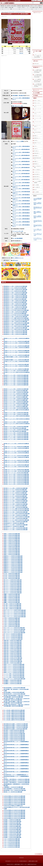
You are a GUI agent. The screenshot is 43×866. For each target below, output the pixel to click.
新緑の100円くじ (37, 176)
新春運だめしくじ (37, 138)
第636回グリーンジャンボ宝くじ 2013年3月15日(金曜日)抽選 (16, 380)
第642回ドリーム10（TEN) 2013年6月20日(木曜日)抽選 (15, 428)
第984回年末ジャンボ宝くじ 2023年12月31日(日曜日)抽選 (15, 286)
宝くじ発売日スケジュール (18, 257)
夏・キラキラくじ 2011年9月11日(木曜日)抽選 (13, 638)
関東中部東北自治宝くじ (37, 159)
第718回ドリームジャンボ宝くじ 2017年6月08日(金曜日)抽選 (16, 408)
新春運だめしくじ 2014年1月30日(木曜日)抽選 (13, 572)
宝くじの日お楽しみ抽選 (11, 7)
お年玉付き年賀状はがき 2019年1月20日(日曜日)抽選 (14, 804)
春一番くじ (36, 140)
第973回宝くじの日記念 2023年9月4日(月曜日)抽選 (14, 730)
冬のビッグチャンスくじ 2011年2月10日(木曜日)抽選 (14, 632)
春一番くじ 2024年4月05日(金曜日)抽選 (12, 573)
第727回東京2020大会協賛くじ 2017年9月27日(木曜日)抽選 (16, 727)
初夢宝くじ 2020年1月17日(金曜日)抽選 (12, 540)
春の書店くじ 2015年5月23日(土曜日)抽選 (12, 835)
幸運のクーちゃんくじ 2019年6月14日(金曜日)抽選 (14, 670)
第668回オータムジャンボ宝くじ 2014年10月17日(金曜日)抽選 (16, 477)
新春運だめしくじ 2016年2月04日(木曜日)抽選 (13, 568)
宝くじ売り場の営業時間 (17, 238)
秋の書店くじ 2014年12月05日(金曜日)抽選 (12, 837)
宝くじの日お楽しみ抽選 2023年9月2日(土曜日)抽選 (14, 710)
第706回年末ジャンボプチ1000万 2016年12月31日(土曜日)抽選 (16, 319)
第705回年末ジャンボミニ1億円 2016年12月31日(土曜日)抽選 (16, 318)
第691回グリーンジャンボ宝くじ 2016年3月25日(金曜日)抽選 (16, 375)
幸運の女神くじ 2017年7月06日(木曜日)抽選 (13, 650)
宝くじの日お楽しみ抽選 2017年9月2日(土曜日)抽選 (14, 719)
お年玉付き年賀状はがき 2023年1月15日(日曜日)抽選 (14, 797)
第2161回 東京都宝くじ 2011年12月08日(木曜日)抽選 (14, 687)
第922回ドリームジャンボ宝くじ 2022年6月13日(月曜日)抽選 (16, 392)
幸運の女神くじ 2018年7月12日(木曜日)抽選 (13, 648)
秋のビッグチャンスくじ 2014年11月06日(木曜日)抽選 (15, 616)
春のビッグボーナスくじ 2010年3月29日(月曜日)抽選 (14, 678)
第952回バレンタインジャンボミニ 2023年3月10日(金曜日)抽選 (16, 346)
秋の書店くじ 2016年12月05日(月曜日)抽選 (12, 831)
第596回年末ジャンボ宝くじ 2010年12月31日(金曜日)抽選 (15, 334)
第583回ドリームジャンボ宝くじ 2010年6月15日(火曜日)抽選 (16, 434)
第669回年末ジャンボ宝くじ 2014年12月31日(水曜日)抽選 (15, 324)
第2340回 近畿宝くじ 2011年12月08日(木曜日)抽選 (14, 692)
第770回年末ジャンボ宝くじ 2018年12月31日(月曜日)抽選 (15, 307)
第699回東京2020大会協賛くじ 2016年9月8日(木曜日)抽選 (15, 728)
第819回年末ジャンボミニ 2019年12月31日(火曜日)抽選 (15, 305)
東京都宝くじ (36, 155)
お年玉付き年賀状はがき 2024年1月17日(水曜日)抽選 (14, 796)
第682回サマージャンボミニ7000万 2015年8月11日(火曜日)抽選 (16, 516)
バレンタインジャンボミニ (37, 129)
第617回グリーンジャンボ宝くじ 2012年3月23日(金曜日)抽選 (16, 381)
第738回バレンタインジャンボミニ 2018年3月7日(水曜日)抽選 (16, 369)
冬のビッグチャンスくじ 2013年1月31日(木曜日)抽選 (14, 629)
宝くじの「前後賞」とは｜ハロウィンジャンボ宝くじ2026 (38, 230)
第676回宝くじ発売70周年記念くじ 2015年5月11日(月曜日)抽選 (16, 782)
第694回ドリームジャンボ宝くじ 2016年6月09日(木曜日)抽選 (16, 412)
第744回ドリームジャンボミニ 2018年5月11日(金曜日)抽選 (15, 406)
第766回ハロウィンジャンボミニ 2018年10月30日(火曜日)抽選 (16, 469)
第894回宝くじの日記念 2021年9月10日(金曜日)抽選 (14, 733)
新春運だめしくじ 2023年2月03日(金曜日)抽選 (13, 557)
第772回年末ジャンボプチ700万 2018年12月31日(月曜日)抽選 (16, 310)
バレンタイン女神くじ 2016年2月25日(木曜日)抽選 (14, 675)
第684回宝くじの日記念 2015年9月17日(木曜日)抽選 (14, 735)
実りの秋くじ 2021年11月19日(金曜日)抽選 (12, 607)
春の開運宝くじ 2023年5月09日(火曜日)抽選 (13, 680)
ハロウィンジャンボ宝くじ (32, 7)
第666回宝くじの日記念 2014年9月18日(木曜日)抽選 (14, 736)
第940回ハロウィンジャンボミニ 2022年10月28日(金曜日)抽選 (16, 451)
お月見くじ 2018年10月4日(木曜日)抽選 (12, 626)
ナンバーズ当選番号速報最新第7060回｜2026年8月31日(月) (38, 199)
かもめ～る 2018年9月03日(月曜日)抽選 (12, 840)
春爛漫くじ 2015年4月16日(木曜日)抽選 (12, 595)
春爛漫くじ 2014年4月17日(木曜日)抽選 (12, 597)
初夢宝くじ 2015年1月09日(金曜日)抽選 (12, 548)
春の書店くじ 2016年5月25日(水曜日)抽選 (12, 832)
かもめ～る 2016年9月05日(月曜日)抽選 (12, 843)
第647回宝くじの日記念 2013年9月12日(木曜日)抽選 (14, 738)
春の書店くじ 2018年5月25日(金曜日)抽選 (12, 826)
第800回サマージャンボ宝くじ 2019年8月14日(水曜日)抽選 (15, 500)
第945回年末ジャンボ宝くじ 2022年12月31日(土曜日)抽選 (15, 289)
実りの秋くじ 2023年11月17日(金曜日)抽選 (12, 603)
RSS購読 (34, 0)
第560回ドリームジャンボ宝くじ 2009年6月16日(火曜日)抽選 (16, 437)
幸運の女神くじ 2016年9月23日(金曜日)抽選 (13, 651)
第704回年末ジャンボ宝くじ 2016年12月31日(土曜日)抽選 (15, 316)
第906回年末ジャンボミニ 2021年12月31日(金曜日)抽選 (15, 294)
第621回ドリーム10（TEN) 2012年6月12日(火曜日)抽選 (15, 431)
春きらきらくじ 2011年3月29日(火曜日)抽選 (13, 592)
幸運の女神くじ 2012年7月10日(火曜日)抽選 (13, 662)
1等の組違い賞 (21, 95)
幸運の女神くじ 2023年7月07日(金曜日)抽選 (13, 640)
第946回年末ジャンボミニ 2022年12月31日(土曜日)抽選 (15, 291)
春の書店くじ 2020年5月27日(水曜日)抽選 (12, 819)
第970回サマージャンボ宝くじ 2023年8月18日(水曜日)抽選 (15, 488)
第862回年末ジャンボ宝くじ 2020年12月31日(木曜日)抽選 (15, 295)
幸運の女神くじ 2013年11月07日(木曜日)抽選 (13, 658)
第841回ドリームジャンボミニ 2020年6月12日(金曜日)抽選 (15, 400)
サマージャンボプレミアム (37, 113)
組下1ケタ (19, 48)
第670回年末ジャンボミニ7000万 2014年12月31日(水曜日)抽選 (16, 326)
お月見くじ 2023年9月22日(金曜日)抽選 (12, 618)
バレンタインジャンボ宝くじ (37, 126)
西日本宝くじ (36, 163)
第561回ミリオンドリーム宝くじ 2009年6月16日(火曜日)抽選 (16, 439)
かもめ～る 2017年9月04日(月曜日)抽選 (12, 842)
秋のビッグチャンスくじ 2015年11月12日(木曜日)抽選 (15, 615)
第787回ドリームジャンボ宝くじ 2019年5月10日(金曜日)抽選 (16, 401)
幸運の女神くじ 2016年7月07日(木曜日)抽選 (13, 653)
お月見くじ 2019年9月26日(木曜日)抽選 (12, 624)
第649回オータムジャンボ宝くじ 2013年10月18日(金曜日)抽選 (16, 479)
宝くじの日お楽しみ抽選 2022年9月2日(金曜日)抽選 (14, 711)
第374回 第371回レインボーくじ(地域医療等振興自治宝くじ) (16, 774)
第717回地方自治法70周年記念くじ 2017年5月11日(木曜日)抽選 (16, 780)
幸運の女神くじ (37, 153)
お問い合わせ (15, 260)
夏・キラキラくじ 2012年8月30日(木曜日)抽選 (13, 637)
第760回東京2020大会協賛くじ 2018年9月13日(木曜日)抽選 (16, 725)
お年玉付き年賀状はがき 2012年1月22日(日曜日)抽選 (14, 818)
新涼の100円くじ (23, 6)
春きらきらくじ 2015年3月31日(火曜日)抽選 (13, 586)
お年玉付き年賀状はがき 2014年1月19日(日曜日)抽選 (14, 816)
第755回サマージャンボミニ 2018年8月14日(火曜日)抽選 (15, 505)
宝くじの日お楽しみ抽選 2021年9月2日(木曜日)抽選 (14, 713)
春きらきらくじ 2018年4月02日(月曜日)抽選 (13, 581)
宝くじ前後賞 (36, 184)
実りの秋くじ (28, 6)
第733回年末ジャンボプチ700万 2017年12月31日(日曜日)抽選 (16, 315)
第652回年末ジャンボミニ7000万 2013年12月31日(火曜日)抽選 (16, 329)
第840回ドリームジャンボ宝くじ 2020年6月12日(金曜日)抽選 (16, 398)
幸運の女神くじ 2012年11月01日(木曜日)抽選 (13, 661)
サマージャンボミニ (37, 115)
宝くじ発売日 (36, 191)
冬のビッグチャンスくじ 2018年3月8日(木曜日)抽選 (14, 627)
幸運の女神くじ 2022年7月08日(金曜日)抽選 (13, 642)
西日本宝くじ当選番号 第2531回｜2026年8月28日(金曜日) (37, 217)
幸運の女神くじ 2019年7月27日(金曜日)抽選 (13, 646)
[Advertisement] (10, 64)
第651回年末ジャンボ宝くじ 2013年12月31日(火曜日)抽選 (15, 327)
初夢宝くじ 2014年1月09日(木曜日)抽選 (12, 549)
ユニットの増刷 (20, 141)
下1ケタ (21, 53)
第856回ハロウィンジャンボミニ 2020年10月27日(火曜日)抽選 (16, 460)
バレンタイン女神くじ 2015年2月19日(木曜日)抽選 (14, 677)
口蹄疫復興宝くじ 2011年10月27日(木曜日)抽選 (13, 787)
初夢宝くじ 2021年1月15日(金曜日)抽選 (12, 538)
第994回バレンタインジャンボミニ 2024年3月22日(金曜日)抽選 (16, 341)
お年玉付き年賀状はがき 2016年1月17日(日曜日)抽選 (14, 813)
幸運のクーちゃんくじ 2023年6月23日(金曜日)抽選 (14, 664)
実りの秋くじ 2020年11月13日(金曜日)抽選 (12, 608)
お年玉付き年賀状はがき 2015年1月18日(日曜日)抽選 (14, 815)
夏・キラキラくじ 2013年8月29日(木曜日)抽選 (13, 635)
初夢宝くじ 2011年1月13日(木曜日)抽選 (12, 554)
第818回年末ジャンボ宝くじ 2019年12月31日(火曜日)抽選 (15, 303)
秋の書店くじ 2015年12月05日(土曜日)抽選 (12, 834)
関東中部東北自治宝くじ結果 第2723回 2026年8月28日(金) (38, 208)
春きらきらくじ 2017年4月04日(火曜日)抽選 (13, 583)
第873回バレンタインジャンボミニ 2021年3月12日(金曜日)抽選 (16, 355)
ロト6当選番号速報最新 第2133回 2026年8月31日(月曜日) (38, 75)
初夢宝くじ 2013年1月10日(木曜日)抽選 (12, 551)
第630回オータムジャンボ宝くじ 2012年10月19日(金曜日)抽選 (16, 480)
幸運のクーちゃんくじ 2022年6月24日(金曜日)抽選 (14, 666)
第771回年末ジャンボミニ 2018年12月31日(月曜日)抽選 (15, 308)
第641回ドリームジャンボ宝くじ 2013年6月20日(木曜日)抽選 (16, 426)
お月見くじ (15, 5)
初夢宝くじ (36, 135)
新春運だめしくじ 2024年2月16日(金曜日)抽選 (13, 556)
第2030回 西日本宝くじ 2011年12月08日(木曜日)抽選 (14, 693)
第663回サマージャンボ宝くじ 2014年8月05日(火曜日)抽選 (15, 518)
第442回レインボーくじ (19, 7)
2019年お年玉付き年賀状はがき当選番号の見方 (13, 805)
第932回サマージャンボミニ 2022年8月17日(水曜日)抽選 (15, 492)
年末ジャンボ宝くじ (40, 6)
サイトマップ (40, 0)
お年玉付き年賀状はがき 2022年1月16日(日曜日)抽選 (14, 799)
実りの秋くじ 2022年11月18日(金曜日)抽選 (12, 605)
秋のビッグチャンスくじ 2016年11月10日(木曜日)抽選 (15, 613)
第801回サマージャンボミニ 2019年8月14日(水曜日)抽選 (15, 502)
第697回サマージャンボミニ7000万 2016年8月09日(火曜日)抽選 (16, 513)
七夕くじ (35, 146)
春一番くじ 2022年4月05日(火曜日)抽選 (12, 576)
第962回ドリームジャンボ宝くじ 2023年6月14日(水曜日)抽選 (16, 389)
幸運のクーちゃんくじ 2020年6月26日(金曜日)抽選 (14, 669)
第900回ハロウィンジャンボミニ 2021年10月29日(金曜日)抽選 (16, 455)
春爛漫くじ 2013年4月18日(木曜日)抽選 (12, 599)
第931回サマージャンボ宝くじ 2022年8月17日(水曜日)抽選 (15, 491)
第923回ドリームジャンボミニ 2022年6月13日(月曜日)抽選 (15, 393)
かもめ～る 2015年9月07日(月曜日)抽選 (12, 845)
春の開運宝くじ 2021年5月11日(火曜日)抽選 (13, 683)
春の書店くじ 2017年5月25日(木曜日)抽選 (12, 829)
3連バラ (35, 189)
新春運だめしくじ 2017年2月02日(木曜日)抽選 (13, 567)
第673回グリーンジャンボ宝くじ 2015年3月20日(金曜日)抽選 (16, 376)
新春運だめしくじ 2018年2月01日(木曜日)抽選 (13, 565)
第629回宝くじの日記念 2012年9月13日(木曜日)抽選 (14, 739)
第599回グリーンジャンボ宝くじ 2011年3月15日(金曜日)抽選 (16, 383)
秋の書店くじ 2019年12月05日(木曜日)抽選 (12, 821)
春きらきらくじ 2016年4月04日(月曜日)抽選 (13, 584)
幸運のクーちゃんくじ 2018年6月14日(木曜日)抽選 (14, 672)
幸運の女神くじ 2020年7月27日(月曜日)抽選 (13, 645)
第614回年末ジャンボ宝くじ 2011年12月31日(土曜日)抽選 (15, 332)
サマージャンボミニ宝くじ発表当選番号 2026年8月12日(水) (38, 225)
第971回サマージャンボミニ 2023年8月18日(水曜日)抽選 (15, 489)
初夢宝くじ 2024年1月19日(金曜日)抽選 (12, 533)
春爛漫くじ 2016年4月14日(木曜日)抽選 (12, 594)
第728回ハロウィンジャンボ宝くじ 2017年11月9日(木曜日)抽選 (16, 471)
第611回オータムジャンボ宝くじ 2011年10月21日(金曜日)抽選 (16, 482)
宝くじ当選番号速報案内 (7, 3)
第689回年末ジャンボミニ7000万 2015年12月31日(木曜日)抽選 (16, 323)
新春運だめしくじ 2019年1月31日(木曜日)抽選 (13, 564)
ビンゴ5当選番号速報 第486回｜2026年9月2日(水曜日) (38, 85)
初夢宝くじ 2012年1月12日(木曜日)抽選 (12, 552)
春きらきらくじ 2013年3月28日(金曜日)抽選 (13, 589)
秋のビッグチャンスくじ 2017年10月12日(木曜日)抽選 (15, 611)
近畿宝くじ (36, 161)
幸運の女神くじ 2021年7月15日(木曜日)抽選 (13, 643)
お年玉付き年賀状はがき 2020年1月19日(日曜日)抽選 (14, 802)
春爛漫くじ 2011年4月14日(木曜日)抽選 (12, 602)
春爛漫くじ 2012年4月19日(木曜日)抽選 (12, 600)
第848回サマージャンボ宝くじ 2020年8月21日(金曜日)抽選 (15, 497)
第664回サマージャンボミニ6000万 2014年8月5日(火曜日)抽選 (16, 520)
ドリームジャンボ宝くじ (37, 119)
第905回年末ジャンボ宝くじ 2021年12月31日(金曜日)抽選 (15, 292)
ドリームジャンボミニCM (18, 231)
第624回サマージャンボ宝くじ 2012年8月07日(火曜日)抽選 (15, 524)
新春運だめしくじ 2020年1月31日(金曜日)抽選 (13, 562)
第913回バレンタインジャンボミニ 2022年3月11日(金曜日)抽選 (16, 350)
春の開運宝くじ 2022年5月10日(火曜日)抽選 (13, 681)
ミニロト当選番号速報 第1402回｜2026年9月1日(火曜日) (37, 80)
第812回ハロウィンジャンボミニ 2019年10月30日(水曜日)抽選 (16, 465)
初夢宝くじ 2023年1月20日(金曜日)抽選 (12, 535)
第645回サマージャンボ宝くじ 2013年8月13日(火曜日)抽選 (15, 521)
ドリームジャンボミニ (37, 122)
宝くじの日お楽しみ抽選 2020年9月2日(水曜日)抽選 (14, 715)
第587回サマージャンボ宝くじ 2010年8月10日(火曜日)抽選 (15, 529)
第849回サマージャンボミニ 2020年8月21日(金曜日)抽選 (15, 499)
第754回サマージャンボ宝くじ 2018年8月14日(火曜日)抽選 (15, 504)
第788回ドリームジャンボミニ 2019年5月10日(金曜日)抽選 (15, 403)
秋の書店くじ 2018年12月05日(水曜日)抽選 (12, 824)
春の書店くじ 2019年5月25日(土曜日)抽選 (12, 823)
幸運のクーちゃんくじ (37, 143)
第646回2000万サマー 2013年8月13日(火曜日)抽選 (14, 523)
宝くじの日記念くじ (7, 6)
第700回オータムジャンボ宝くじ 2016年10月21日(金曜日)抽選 (16, 474)
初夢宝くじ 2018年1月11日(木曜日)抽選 (12, 543)
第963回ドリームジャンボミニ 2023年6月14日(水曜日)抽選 (15, 390)
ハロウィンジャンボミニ (36, 7)
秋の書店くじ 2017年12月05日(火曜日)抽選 (12, 827)
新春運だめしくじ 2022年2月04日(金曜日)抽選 (13, 559)
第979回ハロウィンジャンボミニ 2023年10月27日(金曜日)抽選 (16, 446)
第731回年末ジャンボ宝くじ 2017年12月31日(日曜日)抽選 (15, 311)
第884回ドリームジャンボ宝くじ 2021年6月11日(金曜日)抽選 (16, 395)
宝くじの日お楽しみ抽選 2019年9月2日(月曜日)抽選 (14, 716)
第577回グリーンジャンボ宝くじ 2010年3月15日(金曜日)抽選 (16, 384)
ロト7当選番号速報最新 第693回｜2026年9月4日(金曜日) (38, 71)
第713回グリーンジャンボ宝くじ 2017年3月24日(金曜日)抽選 (16, 370)
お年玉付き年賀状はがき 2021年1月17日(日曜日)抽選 (14, 800)
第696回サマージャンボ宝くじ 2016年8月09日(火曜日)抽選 (15, 512)
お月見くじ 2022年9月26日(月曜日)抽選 (12, 619)
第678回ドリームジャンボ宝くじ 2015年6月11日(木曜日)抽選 (16, 414)
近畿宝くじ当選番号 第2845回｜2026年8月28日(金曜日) (37, 212)
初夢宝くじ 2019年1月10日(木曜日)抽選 (12, 541)
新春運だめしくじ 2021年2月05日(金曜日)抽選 (13, 560)
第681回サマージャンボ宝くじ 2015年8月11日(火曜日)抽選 (15, 515)
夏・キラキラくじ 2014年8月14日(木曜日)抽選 (13, 634)
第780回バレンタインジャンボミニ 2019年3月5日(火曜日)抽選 (16, 364)
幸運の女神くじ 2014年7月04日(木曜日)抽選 (13, 656)
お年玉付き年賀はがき (37, 133)
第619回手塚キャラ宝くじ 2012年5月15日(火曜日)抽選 (15, 790)
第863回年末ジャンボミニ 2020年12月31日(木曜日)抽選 (15, 299)
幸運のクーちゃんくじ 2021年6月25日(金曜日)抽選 (14, 667)
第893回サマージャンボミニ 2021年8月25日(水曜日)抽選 (15, 496)
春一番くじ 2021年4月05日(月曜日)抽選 (12, 578)
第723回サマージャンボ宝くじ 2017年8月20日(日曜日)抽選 (15, 507)
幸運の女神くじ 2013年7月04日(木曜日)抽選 (13, 659)
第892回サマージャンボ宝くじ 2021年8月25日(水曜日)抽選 (15, 494)
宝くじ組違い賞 (37, 187)
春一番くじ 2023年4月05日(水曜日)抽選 (12, 575)
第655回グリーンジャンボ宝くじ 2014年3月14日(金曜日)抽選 (16, 378)
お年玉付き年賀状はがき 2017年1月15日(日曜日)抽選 (14, 811)
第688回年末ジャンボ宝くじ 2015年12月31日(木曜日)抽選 (15, 321)
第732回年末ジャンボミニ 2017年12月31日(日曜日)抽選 (15, 313)
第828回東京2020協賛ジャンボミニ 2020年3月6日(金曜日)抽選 (16, 359)
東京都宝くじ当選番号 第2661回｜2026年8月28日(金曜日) (37, 203)
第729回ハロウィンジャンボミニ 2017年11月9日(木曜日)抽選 (16, 472)
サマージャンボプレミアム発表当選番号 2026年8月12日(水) (38, 221)
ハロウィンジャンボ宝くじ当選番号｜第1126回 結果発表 (37, 56)
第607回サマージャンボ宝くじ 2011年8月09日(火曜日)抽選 (15, 528)
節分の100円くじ (37, 174)
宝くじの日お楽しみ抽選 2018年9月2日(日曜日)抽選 (14, 718)
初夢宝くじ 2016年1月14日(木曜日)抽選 (12, 546)
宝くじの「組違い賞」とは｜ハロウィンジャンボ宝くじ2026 (38, 234)
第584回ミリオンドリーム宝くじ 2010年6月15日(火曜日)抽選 (16, 436)
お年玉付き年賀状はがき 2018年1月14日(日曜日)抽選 (14, 810)
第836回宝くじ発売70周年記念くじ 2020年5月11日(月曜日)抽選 (16, 779)
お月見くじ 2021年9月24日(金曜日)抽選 (12, 621)
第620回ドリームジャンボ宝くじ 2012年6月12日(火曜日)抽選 (16, 429)
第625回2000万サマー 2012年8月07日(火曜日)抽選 (14, 526)
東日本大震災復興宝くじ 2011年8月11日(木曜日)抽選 (14, 788)
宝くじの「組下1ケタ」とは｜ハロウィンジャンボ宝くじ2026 (38, 239)
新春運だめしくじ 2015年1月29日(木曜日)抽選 (13, 570)
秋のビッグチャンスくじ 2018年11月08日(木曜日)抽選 (15, 610)
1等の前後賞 (15, 95)
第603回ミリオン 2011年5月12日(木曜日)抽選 (13, 791)
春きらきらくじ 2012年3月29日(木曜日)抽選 (13, 591)
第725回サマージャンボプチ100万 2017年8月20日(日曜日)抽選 (16, 510)
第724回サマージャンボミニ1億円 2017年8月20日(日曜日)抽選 (16, 508)
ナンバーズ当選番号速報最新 (37, 182)
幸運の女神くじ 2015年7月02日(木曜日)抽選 (13, 654)
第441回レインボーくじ (3, 7)
